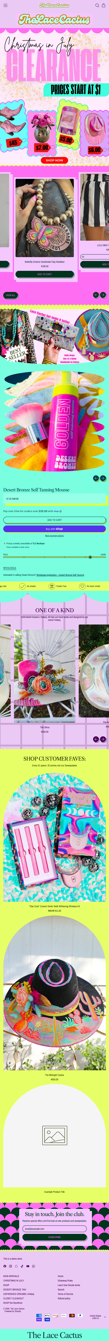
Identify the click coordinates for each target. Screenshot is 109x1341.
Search (61, 1289)
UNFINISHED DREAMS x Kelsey (18, 1294)
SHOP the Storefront (12, 1303)
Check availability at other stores (17, 547)
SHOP (6, 1285)
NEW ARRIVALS (11, 1276)
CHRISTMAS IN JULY (13, 1280)
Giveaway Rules (65, 1280)
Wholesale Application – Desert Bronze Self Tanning (60, 575)
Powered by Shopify (13, 1311)
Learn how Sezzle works (69, 1285)
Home (60, 1276)
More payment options (54, 536)
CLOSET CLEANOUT (13, 1298)
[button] (97, 5)
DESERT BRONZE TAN (14, 1289)
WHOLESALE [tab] (9, 568)
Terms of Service (65, 1294)
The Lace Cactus (17, 1308)
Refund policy (64, 1298)
